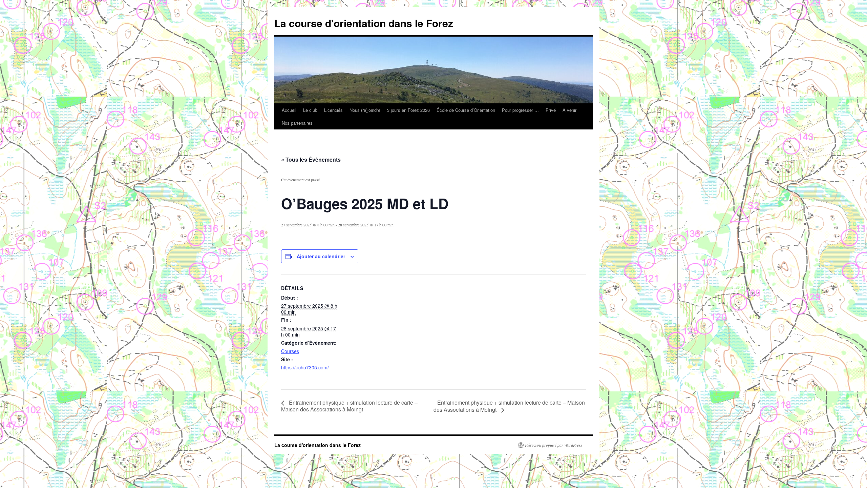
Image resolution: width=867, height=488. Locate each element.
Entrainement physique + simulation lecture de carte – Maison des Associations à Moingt (349, 406)
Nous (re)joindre (365, 110)
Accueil (289, 110)
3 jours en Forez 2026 (408, 110)
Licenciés (333, 110)
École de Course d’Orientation (466, 110)
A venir (569, 110)
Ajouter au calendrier (321, 256)
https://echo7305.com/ (305, 367)
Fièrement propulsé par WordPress (553, 445)
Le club (310, 110)
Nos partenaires (297, 123)
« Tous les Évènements (311, 159)
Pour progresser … (520, 110)
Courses (290, 351)
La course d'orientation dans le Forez (363, 23)
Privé (551, 110)
